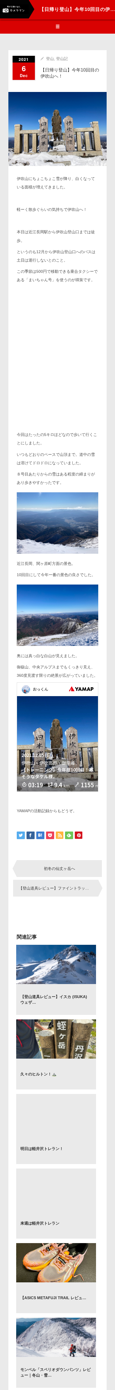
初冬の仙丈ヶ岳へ (59, 868)
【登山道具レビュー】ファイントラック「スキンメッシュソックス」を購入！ (58, 888)
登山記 (62, 58)
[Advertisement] (57, 361)
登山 (50, 58)
